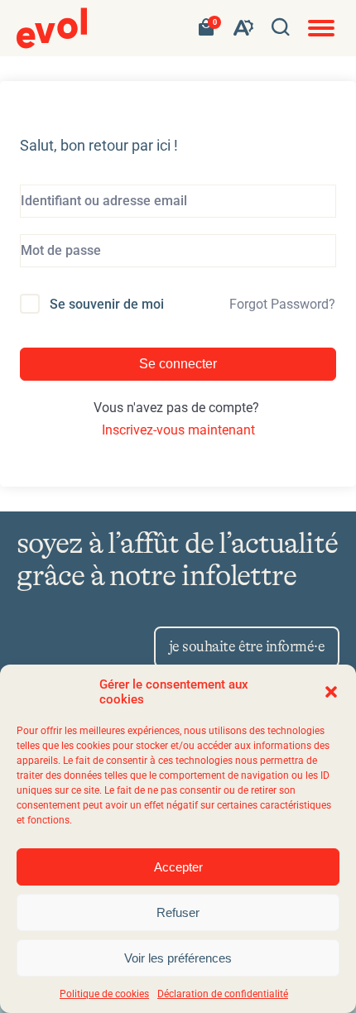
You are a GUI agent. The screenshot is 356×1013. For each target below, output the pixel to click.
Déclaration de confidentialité (222, 994)
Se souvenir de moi (107, 304)
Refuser (178, 912)
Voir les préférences (178, 958)
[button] (331, 692)
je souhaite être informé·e (247, 647)
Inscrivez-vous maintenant (178, 430)
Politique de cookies (104, 994)
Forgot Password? (282, 304)
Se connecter (178, 364)
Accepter (178, 867)
